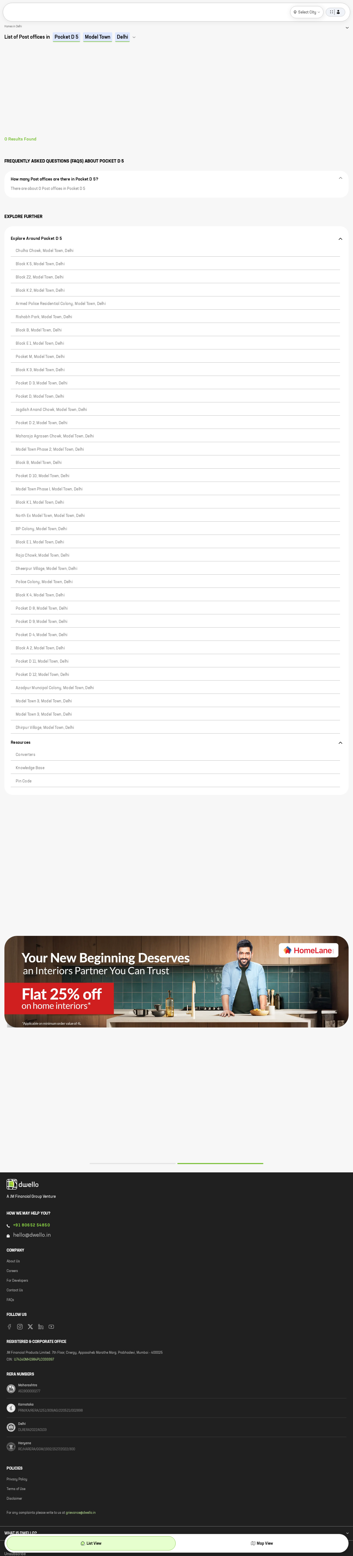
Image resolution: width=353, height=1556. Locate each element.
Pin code (23, 781)
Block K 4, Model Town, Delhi (40, 595)
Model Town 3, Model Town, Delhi (44, 701)
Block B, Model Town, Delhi (38, 330)
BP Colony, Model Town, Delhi (41, 529)
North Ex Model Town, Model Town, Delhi (50, 516)
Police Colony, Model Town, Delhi (44, 582)
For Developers (17, 1280)
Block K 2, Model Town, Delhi (40, 291)
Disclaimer (14, 1499)
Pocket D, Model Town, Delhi (40, 397)
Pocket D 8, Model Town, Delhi (42, 608)
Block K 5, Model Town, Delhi (40, 264)
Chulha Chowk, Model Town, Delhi (45, 251)
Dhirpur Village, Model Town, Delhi (45, 728)
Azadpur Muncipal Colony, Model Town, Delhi (55, 688)
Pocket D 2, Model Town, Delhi (41, 423)
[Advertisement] (176, 95)
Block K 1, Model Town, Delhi (40, 502)
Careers (12, 1271)
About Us (13, 1261)
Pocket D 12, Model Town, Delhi (42, 675)
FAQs (10, 1300)
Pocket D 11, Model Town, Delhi (42, 661)
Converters (25, 755)
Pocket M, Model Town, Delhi (40, 357)
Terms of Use (16, 1489)
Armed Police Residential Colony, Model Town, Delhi (61, 304)
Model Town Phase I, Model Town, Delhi (49, 489)
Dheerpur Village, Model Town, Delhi (46, 569)
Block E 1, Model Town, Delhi (40, 344)
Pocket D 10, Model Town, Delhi (42, 476)
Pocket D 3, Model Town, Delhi (41, 383)
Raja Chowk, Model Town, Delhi (42, 555)
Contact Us (15, 1290)
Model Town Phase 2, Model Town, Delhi (50, 450)
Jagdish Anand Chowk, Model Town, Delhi (51, 410)
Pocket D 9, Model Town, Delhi (41, 622)
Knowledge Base (30, 768)
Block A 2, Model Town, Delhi (40, 648)
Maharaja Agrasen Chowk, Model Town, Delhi (55, 436)
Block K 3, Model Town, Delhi (40, 370)
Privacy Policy (17, 1479)
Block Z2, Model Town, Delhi (40, 277)
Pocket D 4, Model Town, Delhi (41, 635)
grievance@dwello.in (81, 1513)
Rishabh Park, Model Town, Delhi (44, 317)
